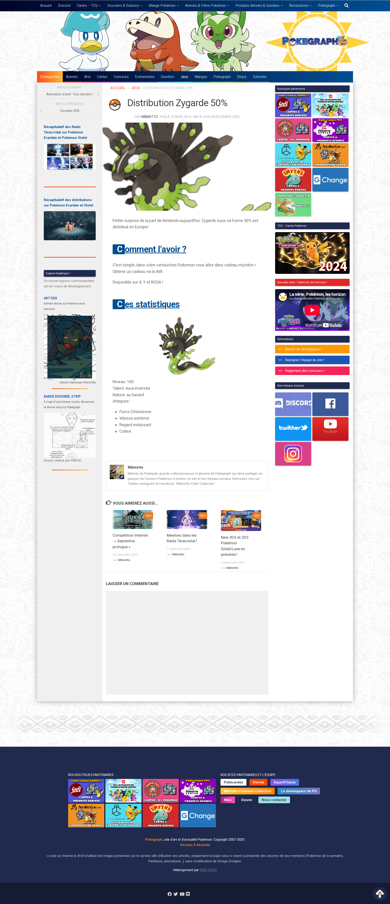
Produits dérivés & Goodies (257, 5)
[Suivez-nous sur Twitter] (176, 894)
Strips (241, 77)
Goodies (167, 77)
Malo (228, 800)
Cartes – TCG (87, 5)
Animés (72, 77)
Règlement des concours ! (304, 371)
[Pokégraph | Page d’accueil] (316, 41)
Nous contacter (274, 800)
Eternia (258, 782)
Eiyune (246, 800)
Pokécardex (233, 782)
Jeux (184, 77)
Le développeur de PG (299, 791)
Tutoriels (260, 77)
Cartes (102, 77)
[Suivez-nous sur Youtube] (182, 894)
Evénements (145, 77)
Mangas (201, 77)
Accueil (46, 5)
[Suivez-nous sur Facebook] (169, 894)
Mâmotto (150, 117)
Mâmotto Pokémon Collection (247, 791)
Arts (87, 77)
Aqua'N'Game (285, 782)
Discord (64, 5)
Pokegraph (222, 77)
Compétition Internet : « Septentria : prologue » (130, 541)
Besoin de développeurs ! (304, 349)
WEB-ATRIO (208, 870)
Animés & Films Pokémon (205, 5)
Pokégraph (326, 5)
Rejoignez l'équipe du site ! (304, 360)
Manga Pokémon (162, 5)
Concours (121, 77)
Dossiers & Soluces (123, 5)
